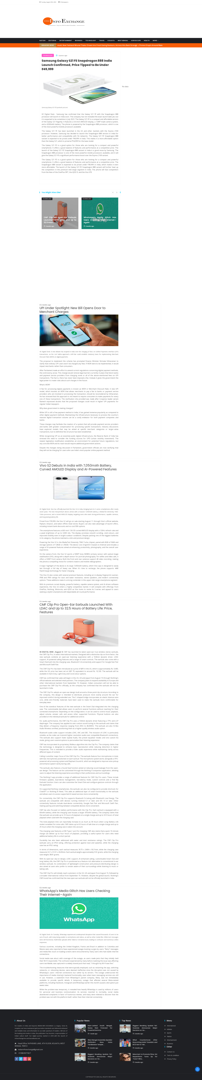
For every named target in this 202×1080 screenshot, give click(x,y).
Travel (101, 41)
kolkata (111, 41)
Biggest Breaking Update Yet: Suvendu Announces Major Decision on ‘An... (100, 1056)
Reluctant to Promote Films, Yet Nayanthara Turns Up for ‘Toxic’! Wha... (145, 1056)
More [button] (155, 41)
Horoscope (136, 41)
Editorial (52, 41)
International (171, 1026)
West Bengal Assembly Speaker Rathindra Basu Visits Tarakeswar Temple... (100, 1042)
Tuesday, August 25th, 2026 (48, 2)
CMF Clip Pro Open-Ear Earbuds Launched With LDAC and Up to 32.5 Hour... (60, 220)
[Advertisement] (127, 21)
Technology (90, 41)
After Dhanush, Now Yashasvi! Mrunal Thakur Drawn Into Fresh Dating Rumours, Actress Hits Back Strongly (65, 45)
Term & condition (173, 1055)
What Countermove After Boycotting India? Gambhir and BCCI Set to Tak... (145, 1042)
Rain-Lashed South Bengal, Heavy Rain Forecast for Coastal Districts (100, 1028)
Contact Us (171, 1052)
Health (147, 41)
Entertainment (65, 41)
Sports (169, 1033)
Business (78, 41)
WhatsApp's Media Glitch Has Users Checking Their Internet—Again (100, 220)
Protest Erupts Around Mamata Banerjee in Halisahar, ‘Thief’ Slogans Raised (142, 45)
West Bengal (123, 41)
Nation (42, 41)
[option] (60, 213)
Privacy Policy (171, 1059)
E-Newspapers (64, 2)
